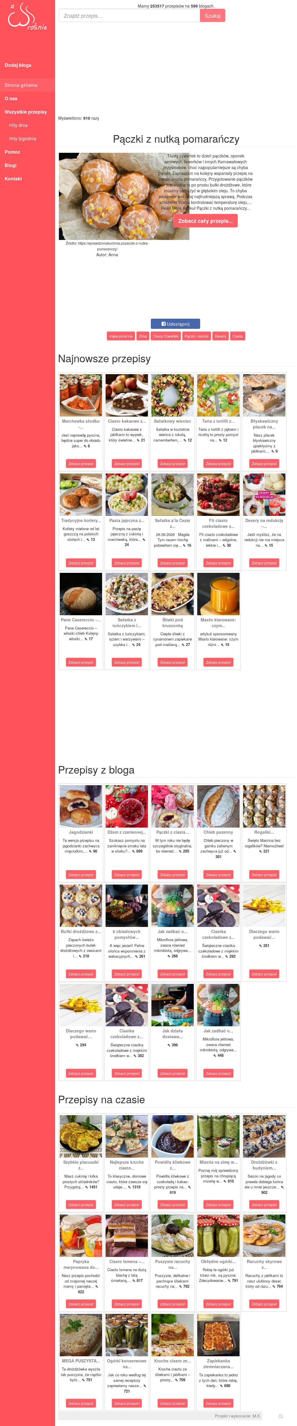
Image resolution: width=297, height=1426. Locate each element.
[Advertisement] (176, 68)
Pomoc (12, 151)
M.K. (257, 1416)
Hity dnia (16, 125)
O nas (11, 98)
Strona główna (21, 85)
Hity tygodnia (20, 138)
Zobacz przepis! (80, 463)
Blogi (10, 165)
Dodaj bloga (18, 65)
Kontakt (13, 178)
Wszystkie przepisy (26, 111)
